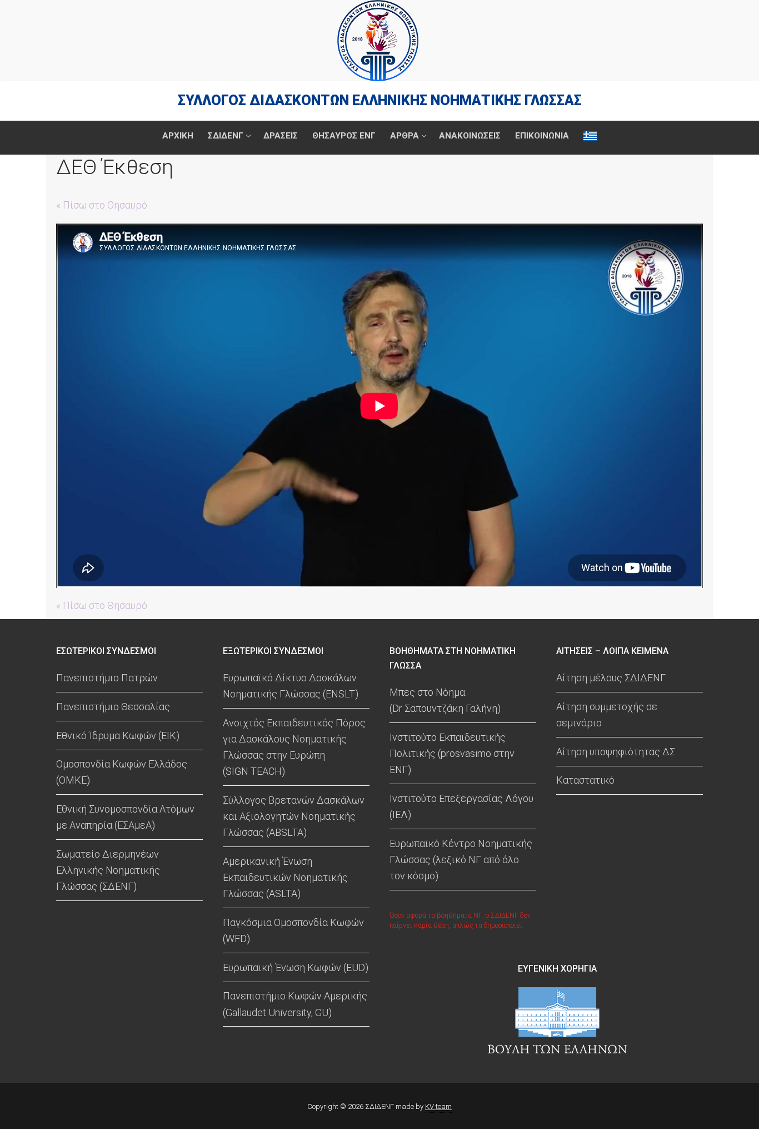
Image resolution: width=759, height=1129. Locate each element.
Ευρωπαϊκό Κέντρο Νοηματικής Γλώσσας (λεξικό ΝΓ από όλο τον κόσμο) (461, 860)
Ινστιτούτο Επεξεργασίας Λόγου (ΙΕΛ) (461, 806)
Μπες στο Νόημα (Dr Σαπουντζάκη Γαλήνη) (445, 700)
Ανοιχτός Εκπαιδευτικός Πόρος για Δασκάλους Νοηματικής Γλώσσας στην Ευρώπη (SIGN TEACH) (294, 747)
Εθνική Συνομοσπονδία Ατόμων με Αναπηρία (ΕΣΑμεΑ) (125, 817)
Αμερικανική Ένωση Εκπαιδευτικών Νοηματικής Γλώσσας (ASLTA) (285, 877)
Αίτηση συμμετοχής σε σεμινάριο (606, 715)
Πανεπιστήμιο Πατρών (107, 678)
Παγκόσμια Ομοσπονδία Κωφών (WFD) (293, 930)
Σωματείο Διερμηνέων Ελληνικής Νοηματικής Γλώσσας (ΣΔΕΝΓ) (108, 870)
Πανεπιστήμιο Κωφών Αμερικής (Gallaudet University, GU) (295, 1004)
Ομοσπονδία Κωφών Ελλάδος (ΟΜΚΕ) (121, 772)
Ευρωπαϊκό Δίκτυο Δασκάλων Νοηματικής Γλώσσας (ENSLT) (290, 686)
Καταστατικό (585, 780)
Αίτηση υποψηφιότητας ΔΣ (615, 751)
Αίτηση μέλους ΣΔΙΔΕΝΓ (611, 678)
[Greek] (590, 136)
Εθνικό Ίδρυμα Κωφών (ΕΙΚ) (117, 735)
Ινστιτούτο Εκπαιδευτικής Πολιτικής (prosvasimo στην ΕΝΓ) (452, 753)
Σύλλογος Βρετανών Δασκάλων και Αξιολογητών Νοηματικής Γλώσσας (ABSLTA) (293, 816)
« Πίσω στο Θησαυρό (101, 205)
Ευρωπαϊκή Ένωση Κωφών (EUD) (295, 967)
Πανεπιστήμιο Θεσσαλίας (113, 706)
